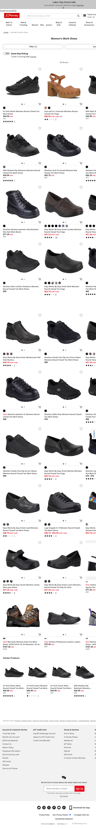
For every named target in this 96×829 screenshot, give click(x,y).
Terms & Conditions (48, 824)
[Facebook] (49, 807)
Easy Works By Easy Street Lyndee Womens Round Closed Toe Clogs (63, 230)
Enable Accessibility (8, 10)
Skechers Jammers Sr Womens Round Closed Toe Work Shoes (21, 415)
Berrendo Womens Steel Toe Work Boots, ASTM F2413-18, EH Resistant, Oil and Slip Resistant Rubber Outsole (22, 643)
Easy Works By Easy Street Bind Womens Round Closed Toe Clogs (61, 287)
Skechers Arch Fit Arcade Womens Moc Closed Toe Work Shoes (60, 171)
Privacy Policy (44, 815)
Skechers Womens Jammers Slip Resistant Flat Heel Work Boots (20, 230)
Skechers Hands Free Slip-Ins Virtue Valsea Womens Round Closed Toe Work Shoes (62, 358)
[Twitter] (39, 807)
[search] (79, 15)
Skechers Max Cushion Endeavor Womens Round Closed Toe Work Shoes (21, 287)
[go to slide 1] (59, 7)
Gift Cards (6, 761)
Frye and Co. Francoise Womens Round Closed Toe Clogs (61, 112)
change (33, 56)
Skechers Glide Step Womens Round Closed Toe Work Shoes (63, 415)
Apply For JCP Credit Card (43, 737)
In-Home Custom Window (74, 758)
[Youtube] (59, 807)
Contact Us (7, 744)
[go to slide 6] (70, 7)
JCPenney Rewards (10, 740)
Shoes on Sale (54, 721)
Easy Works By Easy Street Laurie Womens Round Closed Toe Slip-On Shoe (62, 586)
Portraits (67, 747)
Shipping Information (11, 751)
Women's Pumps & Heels (68, 721)
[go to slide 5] (67, 7)
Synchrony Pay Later (10, 754)
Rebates (5, 765)
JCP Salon (68, 744)
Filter (33, 46)
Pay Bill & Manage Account (44, 733)
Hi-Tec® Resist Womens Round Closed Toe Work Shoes (21, 112)
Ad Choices (61, 824)
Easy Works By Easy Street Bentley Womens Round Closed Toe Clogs (63, 472)
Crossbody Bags (83, 721)
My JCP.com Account (10, 737)
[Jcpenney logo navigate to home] (12, 15)
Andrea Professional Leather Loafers (62, 642)
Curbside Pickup (71, 737)
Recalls (5, 758)
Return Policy (8, 747)
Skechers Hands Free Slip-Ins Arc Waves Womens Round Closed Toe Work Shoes (20, 472)
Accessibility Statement (64, 819)
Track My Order (9, 733)
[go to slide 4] (65, 7)
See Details (64, 796)
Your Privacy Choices (60, 815)
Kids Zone (68, 754)
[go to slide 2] (61, 7)
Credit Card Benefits (41, 740)
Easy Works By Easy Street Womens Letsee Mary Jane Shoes (21, 586)
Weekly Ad (68, 740)
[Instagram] (44, 807)
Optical (67, 751)
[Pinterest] (54, 807)
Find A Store (69, 733)
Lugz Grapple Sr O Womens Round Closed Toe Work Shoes (62, 529)
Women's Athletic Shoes (23, 721)
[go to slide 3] (63, 7)
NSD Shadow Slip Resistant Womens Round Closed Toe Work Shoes (21, 171)
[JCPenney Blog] (64, 807)
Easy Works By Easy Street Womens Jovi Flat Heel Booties (22, 358)
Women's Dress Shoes (40, 721)
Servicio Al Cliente (10, 768)
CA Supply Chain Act (81, 815)
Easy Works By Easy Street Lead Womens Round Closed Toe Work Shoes (20, 529)
